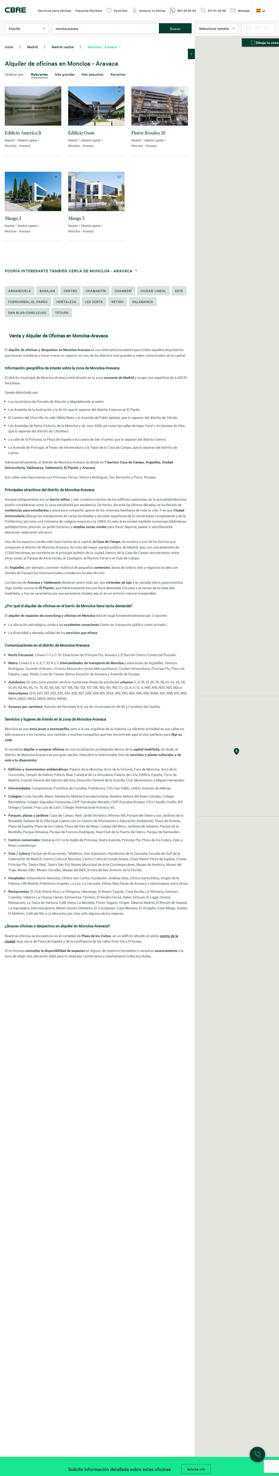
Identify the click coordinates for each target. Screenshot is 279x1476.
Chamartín (96, 291)
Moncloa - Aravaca (102, 47)
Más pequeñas (93, 74)
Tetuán (61, 312)
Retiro (118, 301)
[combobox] (105, 28)
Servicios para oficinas (54, 10)
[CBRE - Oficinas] (15, 10)
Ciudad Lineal (153, 291)
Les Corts (94, 301)
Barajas (47, 291)
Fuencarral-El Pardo (28, 301)
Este (179, 291)
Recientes (118, 74)
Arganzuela (19, 291)
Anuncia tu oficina (152, 10)
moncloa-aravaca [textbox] (67, 28)
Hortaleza (66, 301)
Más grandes (65, 74)
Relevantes (39, 74)
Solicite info (196, 1469)
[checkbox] (253, 43)
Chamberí (123, 291)
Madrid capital (63, 47)
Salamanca (142, 301)
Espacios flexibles (89, 10)
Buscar (175, 28)
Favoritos (121, 10)
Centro (70, 291)
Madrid (32, 47)
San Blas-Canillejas (27, 312)
